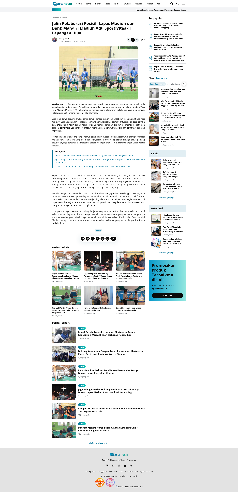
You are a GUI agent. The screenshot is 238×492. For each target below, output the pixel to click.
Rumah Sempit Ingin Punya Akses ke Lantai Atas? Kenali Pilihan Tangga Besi (172, 186)
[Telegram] (98, 239)
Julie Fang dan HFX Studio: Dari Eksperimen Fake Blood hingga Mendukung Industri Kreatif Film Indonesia (173, 103)
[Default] (133, 40)
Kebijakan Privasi (116, 471)
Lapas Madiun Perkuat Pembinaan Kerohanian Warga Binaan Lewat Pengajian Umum (94, 155)
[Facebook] (88, 239)
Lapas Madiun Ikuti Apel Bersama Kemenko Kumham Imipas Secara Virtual (168, 69)
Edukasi (127, 3)
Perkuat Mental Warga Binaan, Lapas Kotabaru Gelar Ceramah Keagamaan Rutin (65, 310)
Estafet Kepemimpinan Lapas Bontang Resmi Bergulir (128, 309)
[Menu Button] (183, 3)
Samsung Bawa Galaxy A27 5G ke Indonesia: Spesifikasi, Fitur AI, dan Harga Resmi (173, 241)
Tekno (117, 3)
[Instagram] (107, 465)
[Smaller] (129, 40)
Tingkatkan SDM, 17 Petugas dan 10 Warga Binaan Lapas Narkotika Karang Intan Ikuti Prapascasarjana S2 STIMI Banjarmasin (169, 58)
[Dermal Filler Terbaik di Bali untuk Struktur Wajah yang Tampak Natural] (154, 129)
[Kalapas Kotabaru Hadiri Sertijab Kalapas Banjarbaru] (98, 295)
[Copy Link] (83, 239)
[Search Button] (177, 3)
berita (82, 328)
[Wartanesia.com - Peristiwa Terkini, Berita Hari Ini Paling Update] (62, 3)
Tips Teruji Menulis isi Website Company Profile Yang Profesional (173, 229)
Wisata (150, 3)
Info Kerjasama (141, 471)
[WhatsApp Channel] (130, 465)
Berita (88, 3)
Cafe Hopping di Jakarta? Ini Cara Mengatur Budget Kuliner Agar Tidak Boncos (170, 174)
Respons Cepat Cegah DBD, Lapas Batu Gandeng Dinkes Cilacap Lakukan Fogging (168, 25)
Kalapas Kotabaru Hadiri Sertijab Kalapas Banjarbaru (98, 309)
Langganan (102, 471)
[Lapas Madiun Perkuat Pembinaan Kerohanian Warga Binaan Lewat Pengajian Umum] (66, 261)
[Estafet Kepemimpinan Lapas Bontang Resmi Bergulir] (130, 295)
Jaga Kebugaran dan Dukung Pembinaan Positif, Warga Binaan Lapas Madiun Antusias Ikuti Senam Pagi (98, 276)
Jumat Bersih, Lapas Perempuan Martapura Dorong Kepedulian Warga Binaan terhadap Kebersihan (168, 10)
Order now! (167, 295)
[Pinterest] (102, 239)
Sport (107, 3)
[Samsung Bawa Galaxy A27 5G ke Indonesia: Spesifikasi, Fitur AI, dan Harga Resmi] (156, 243)
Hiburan (139, 3)
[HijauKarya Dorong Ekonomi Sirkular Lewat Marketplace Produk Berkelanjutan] (156, 219)
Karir (159, 3)
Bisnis (98, 3)
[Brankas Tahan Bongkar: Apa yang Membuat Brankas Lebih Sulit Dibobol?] (154, 93)
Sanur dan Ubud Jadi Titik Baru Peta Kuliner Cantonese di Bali (173, 139)
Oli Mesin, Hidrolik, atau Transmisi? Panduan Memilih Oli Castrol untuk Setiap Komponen (173, 115)
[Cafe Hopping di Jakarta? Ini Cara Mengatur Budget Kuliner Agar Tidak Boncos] (156, 176)
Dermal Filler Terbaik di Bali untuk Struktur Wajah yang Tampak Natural (172, 127)
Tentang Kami (90, 471)
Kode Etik (129, 471)
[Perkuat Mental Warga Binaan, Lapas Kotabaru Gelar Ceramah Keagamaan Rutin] (66, 295)
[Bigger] (137, 40)
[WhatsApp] (107, 239)
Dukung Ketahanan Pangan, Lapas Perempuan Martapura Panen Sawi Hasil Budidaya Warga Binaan (110, 352)
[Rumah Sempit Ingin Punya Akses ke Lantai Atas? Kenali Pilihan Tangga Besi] (156, 188)
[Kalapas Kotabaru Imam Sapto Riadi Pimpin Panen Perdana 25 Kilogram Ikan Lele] (130, 261)
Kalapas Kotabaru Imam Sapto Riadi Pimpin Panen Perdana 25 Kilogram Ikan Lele (92, 166)
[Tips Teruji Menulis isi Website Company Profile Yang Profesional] (156, 231)
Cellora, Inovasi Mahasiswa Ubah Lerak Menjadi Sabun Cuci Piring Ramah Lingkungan (173, 162)
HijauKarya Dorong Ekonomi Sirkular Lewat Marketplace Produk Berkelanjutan (173, 217)
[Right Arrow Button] (184, 84)
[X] (93, 239)
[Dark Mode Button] (171, 3)
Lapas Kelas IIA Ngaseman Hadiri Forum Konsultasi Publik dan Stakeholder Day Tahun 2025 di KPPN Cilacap (170, 36)
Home (79, 3)
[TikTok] (119, 465)
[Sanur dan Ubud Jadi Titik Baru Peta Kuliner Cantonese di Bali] (154, 141)
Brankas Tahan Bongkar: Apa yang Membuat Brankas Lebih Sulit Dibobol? (173, 91)
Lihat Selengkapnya (97, 443)
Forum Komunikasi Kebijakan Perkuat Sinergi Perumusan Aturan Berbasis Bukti (169, 47)
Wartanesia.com (114, 476)
